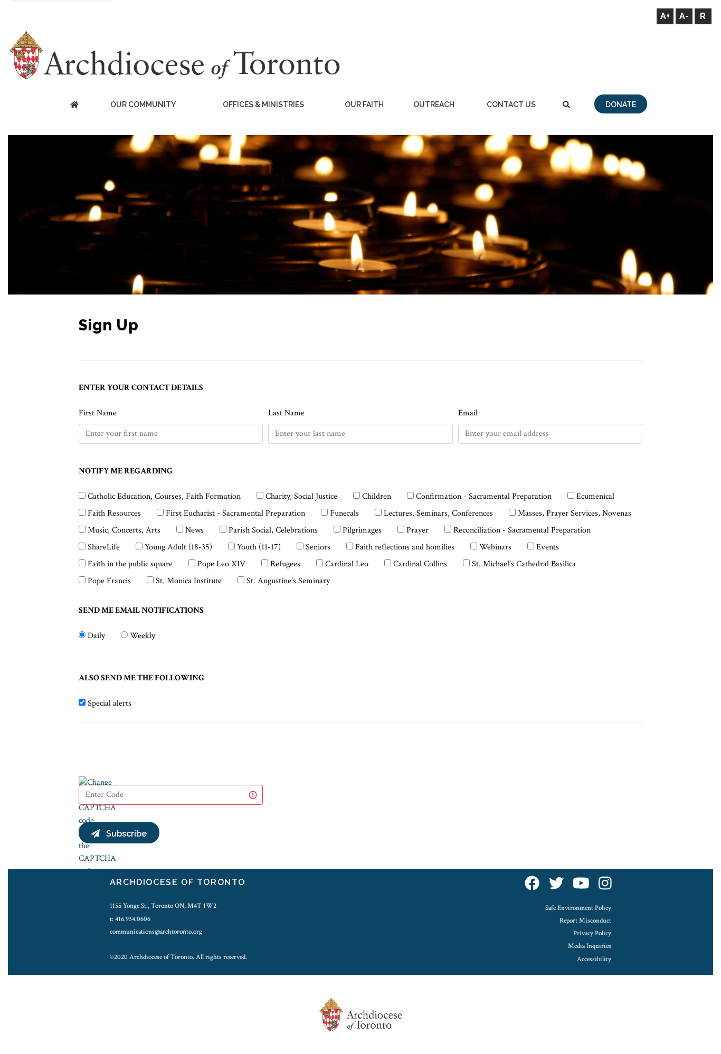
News (194, 530)
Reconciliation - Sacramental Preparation (522, 530)
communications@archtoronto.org (156, 931)
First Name (98, 413)
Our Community (143, 104)
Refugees (285, 563)
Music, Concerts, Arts (124, 530)
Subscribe (123, 834)
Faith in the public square (130, 563)
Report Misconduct (585, 920)
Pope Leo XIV (221, 563)
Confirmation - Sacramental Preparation (484, 496)
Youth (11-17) (259, 547)
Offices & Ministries (263, 104)
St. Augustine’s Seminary (288, 580)
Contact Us (511, 104)
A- (684, 16)
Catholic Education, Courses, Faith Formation (164, 496)
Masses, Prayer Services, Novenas (574, 513)
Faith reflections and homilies (404, 547)
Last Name (286, 413)
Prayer (417, 530)
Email (468, 413)
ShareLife (104, 547)
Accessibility (594, 959)
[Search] (566, 105)
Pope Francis (109, 580)
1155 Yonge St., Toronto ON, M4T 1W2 (163, 905)
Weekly (142, 635)
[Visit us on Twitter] (556, 884)
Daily (96, 635)
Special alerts (109, 703)
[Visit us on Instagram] (605, 884)
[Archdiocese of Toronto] (174, 54)
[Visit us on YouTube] (581, 884)
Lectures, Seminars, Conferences (438, 513)
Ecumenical (595, 496)
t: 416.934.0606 (130, 919)
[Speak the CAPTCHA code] (97, 851)
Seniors (318, 547)
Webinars (495, 547)
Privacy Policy (592, 933)
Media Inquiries (589, 946)
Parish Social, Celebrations (273, 530)
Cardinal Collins (420, 563)
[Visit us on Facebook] (532, 884)
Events (547, 547)
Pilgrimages (362, 530)
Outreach (433, 104)
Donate (620, 104)
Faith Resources (114, 513)
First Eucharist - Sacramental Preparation (235, 513)
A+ (665, 16)
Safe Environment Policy (578, 908)
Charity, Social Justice (301, 496)
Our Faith (364, 104)
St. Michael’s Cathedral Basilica (524, 563)
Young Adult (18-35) (178, 547)
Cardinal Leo (346, 563)
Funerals (344, 513)
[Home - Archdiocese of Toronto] (74, 105)
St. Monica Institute (189, 580)
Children (376, 496)
